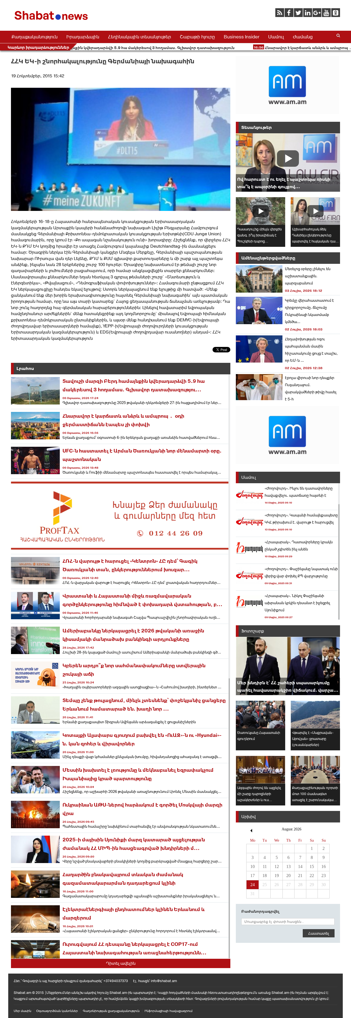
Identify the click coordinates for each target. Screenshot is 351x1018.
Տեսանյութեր (256, 127)
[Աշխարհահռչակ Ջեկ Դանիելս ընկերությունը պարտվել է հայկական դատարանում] (315, 211)
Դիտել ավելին (120, 963)
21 (300, 875)
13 (288, 866)
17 (252, 875)
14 (300, 866)
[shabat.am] (52, 21)
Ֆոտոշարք (252, 631)
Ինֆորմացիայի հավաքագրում (169, 1011)
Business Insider (241, 37)
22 (312, 875)
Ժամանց (303, 37)
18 (264, 875)
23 (323, 875)
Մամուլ (276, 37)
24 (252, 884)
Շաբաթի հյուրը (197, 37)
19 (276, 875)
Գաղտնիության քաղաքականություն (111, 1011)
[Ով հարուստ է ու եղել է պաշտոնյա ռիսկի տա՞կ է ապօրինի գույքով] (288, 162)
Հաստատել (318, 933)
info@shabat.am (164, 981)
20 (288, 875)
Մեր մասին (22, 1011)
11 (265, 866)
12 (276, 866)
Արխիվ (248, 816)
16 (323, 866)
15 (312, 866)
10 (252, 866)
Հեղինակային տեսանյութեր (139, 37)
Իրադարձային (82, 37)
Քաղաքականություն (35, 37)
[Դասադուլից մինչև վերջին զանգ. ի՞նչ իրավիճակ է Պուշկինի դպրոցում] (260, 211)
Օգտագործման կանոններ (57, 1011)
